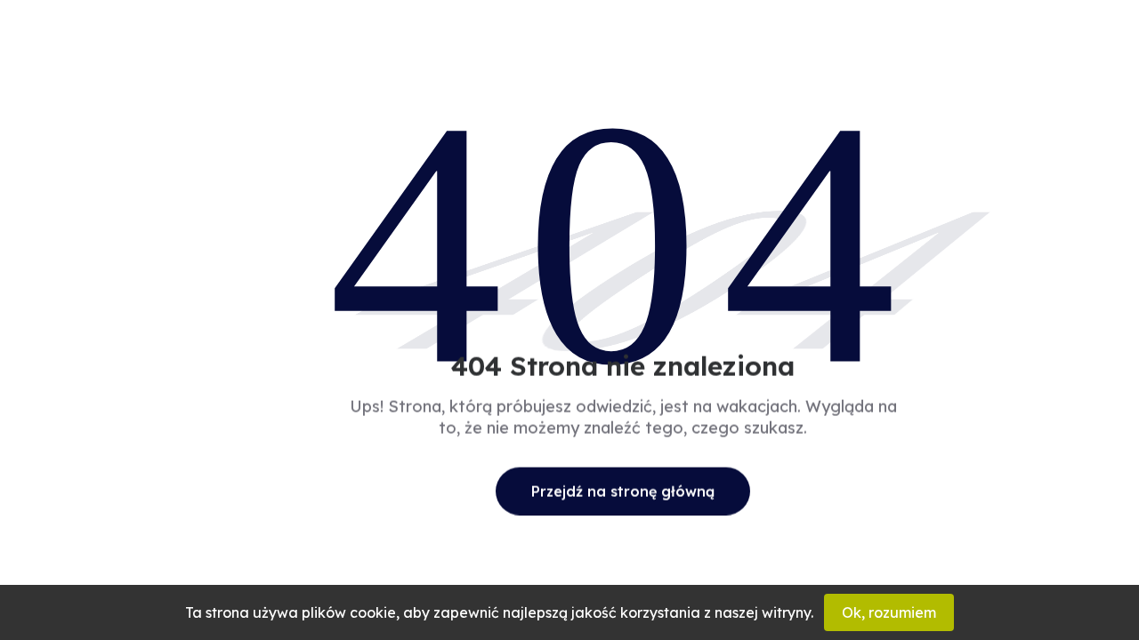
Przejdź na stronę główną (623, 491)
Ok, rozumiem (889, 612)
